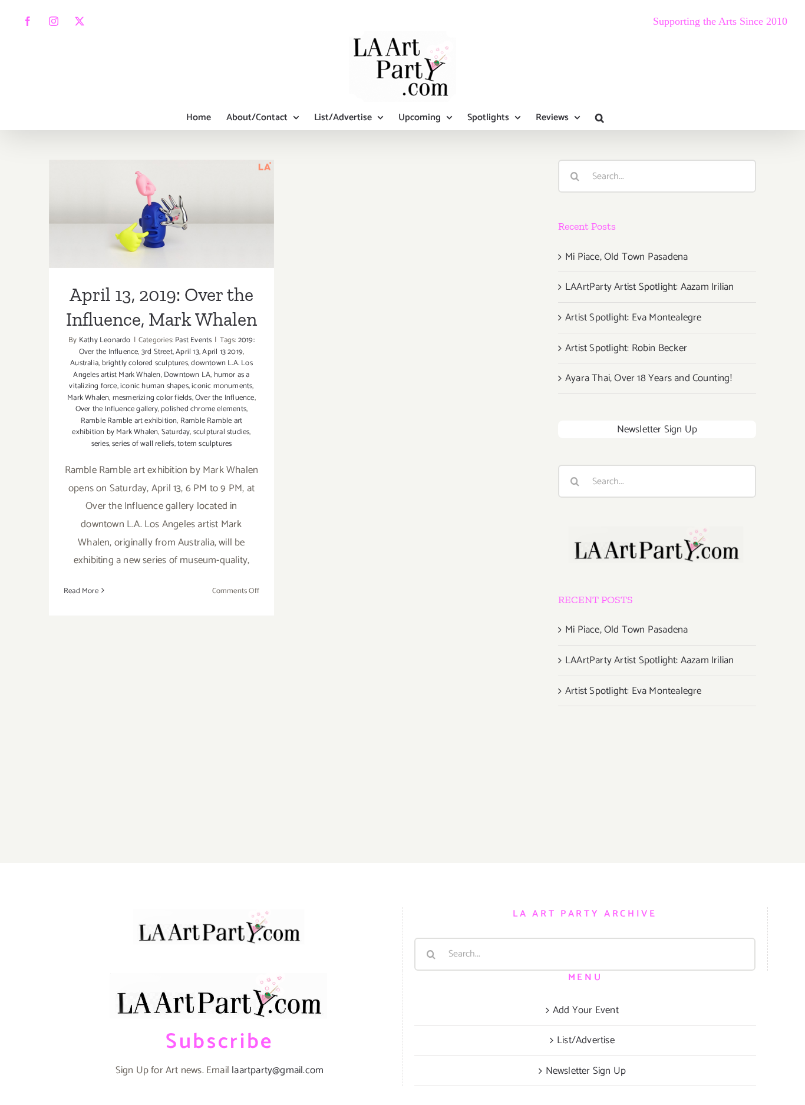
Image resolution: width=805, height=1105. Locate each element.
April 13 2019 (222, 352)
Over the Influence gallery (116, 409)
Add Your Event (586, 1010)
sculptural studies (221, 432)
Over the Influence (225, 398)
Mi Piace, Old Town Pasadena (626, 257)
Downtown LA (187, 375)
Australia (84, 363)
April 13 (187, 352)
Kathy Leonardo (105, 340)
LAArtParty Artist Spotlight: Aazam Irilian (649, 287)
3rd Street (157, 352)
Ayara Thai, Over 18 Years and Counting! (648, 378)
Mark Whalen (88, 398)
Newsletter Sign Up (657, 429)
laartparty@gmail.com (278, 1070)
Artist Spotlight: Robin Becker (626, 348)
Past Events (193, 340)
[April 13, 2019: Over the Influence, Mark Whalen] (161, 214)
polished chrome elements (203, 409)
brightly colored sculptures (145, 363)
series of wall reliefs (143, 444)
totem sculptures (204, 444)
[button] (599, 118)
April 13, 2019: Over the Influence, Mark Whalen (161, 187)
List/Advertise (586, 1040)
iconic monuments (222, 386)
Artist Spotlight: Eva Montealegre (633, 317)
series (100, 444)
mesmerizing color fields (152, 398)
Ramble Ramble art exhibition (129, 421)
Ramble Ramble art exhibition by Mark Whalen (157, 427)
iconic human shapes (154, 386)
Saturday (175, 432)
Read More (81, 591)
